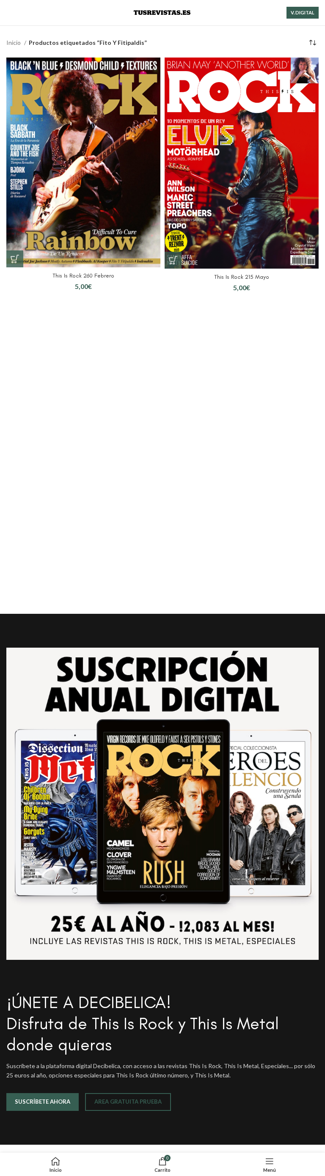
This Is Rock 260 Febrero (83, 275)
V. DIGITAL (302, 12)
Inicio (14, 42)
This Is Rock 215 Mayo (241, 276)
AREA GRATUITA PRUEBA (128, 1101)
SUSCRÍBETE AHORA (42, 1101)
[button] (14, 258)
